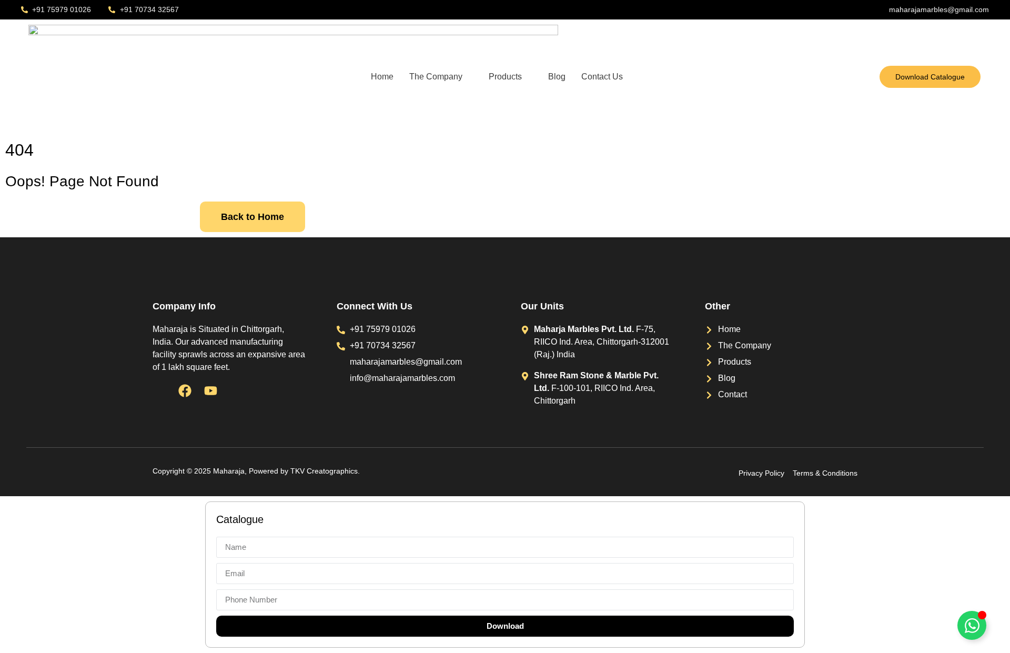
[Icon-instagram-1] (159, 390)
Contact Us (602, 76)
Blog (556, 76)
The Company (435, 76)
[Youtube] (210, 390)
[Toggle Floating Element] (971, 625)
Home (382, 76)
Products (505, 76)
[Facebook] (184, 390)
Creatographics (332, 471)
